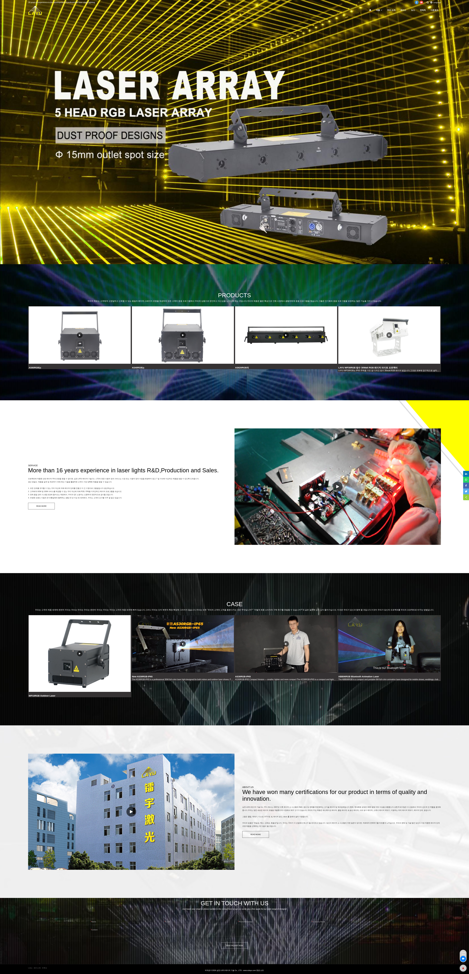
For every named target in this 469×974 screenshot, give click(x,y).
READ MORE (41, 506)
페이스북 (37, 968)
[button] (229, 259)
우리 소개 (391, 10)
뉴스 (413, 10)
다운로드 (434, 10)
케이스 (403, 10)
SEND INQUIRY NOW (234, 945)
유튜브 (44, 968)
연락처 (423, 10)
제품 (378, 10)
